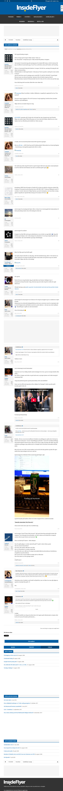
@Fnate (21, 145)
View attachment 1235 (19, 434)
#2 (58, 106)
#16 (58, 588)
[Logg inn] (62, 10)
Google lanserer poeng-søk (10, 661)
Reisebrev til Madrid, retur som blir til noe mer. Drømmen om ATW (19, 754)
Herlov (17, 88)
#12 (58, 361)
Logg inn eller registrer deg (52, 1)
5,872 (12, 268)
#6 (58, 196)
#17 (58, 620)
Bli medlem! (31, 641)
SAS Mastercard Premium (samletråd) (12, 706)
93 (12, 181)
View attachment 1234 (19, 349)
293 (12, 271)
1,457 (12, 109)
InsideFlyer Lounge (12, 49)
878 (12, 179)
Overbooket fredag (8, 658)
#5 (58, 174)
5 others (30, 109)
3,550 (12, 439)
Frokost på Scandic (8, 751)
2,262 (12, 313)
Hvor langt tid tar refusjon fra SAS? (12, 748)
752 (12, 222)
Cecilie (6, 286)
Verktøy (31, 647)
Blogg (13, 647)
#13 (58, 417)
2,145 (12, 70)
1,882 (12, 546)
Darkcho (17, 129)
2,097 (12, 244)
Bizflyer (6, 378)
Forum (50, 647)
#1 (58, 85)
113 (12, 72)
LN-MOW (7, 103)
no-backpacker (18, 315)
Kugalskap (25, 109)
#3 (58, 126)
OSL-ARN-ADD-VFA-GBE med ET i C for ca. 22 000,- (15, 664)
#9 (58, 265)
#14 (58, 528)
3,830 (12, 381)
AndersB (17, 420)
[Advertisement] (31, 682)
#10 (58, 292)
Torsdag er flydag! (8, 668)
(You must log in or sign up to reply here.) (49, 628)
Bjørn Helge (7, 197)
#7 (58, 218)
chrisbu (6, 176)
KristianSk (21, 565)
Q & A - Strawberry (8, 709)
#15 (58, 563)
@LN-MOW (17, 117)
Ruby (6, 309)
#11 (58, 313)
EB (5, 219)
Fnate (17, 156)
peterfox (23, 49)
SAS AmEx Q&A (7, 700)
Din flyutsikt (7, 757)
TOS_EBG (21, 109)
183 (12, 246)
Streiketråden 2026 (8, 744)
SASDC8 (17, 109)
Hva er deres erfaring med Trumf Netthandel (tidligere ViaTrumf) (18, 712)
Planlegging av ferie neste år (10, 655)
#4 (58, 153)
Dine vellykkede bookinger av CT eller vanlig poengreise (17, 703)
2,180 (12, 291)
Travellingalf (7, 262)
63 (12, 225)
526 (12, 584)
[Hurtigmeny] (57, 40)
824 (12, 200)
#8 (58, 240)
